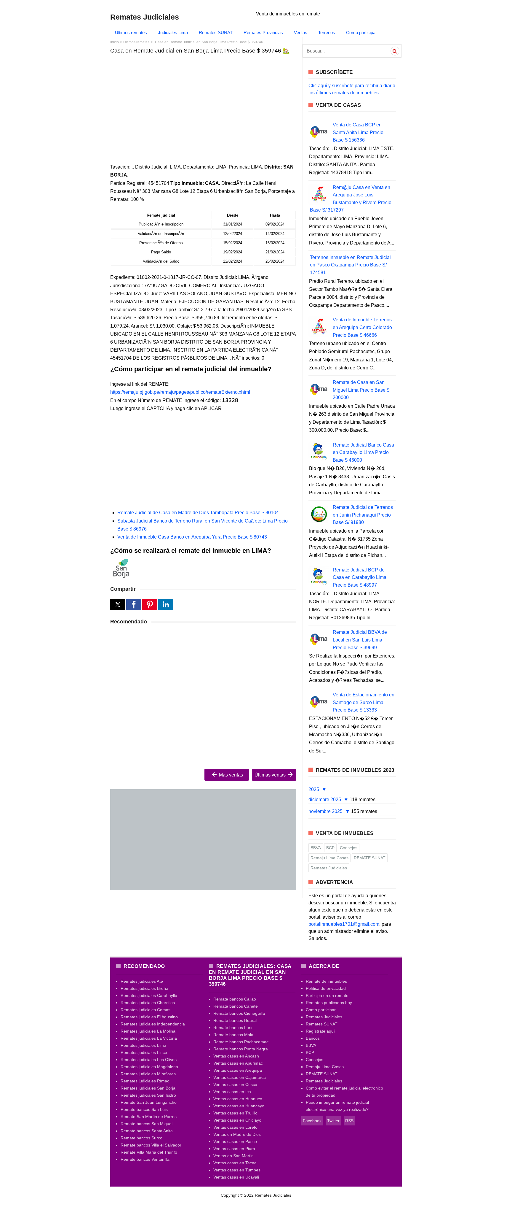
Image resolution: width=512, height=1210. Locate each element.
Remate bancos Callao (234, 999)
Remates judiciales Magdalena (149, 1066)
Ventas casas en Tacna (235, 1162)
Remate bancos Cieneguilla (239, 1013)
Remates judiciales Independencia (153, 1024)
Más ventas (230, 774)
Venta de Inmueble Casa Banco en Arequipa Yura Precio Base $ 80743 (192, 536)
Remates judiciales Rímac (145, 1081)
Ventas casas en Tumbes (236, 1170)
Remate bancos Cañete (235, 1006)
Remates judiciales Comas (145, 1009)
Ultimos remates (131, 32)
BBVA (316, 847)
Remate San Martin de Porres (149, 1116)
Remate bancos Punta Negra (240, 1049)
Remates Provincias (263, 32)
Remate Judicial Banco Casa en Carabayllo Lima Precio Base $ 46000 (363, 452)
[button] (117, 604)
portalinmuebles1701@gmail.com (343, 924)
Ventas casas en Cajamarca (239, 1077)
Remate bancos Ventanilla (145, 1159)
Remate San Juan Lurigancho (149, 1102)
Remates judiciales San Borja (148, 1088)
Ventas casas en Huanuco (237, 1098)
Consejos (348, 847)
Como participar (361, 32)
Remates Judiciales (329, 868)
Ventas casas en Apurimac (238, 1063)
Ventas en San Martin (233, 1155)
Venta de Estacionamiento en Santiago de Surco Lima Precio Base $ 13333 (363, 702)
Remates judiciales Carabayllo (149, 995)
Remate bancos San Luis (144, 1109)
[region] (203, 104)
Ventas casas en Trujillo (235, 1113)
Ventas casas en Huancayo (238, 1105)
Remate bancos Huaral (235, 1020)
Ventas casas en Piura (234, 1148)
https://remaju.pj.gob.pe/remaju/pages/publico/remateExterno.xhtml (180, 392)
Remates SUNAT (216, 32)
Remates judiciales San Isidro (148, 1095)
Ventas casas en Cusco (235, 1084)
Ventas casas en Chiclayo (237, 1120)
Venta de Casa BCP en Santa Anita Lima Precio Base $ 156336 (358, 132)
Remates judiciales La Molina (148, 1031)
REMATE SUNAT (369, 857)
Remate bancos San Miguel (146, 1123)
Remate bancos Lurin (233, 1027)
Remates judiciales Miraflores (148, 1073)
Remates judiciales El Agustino (149, 1016)
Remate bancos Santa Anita (147, 1130)
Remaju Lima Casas (329, 857)
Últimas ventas (271, 774)
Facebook (312, 1120)
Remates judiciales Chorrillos (148, 1002)
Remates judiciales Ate (142, 981)
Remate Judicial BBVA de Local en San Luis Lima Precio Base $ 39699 (360, 640)
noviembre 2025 (326, 811)
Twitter (333, 1120)
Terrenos (326, 32)
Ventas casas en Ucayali (236, 1177)
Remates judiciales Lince (144, 1052)
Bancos (313, 1038)
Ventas (300, 32)
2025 (314, 789)
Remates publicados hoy (329, 1002)
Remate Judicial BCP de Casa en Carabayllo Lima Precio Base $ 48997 (359, 577)
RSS (349, 1120)
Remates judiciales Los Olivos (149, 1059)
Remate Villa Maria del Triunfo (149, 1152)
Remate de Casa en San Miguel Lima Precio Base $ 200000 (361, 390)
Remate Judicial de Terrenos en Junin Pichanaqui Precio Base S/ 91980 (363, 515)
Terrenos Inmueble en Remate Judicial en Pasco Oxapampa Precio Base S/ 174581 (350, 265)
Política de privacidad (326, 988)
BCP (330, 847)
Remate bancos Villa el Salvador (151, 1145)
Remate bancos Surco (141, 1138)
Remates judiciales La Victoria (149, 1038)
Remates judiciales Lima (143, 1045)
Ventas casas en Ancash (236, 1056)
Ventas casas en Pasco (235, 1141)
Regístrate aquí (320, 1031)
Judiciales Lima (173, 32)
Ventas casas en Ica (232, 1091)
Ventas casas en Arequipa (237, 1070)
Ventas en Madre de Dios (237, 1134)
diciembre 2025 (325, 799)
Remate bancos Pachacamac (240, 1041)
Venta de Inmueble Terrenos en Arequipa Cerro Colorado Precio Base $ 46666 (362, 327)
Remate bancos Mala (233, 1034)
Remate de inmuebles (326, 981)
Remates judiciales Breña (144, 988)
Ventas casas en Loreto (235, 1127)
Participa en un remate (327, 995)
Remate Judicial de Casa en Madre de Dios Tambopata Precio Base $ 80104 (198, 512)
